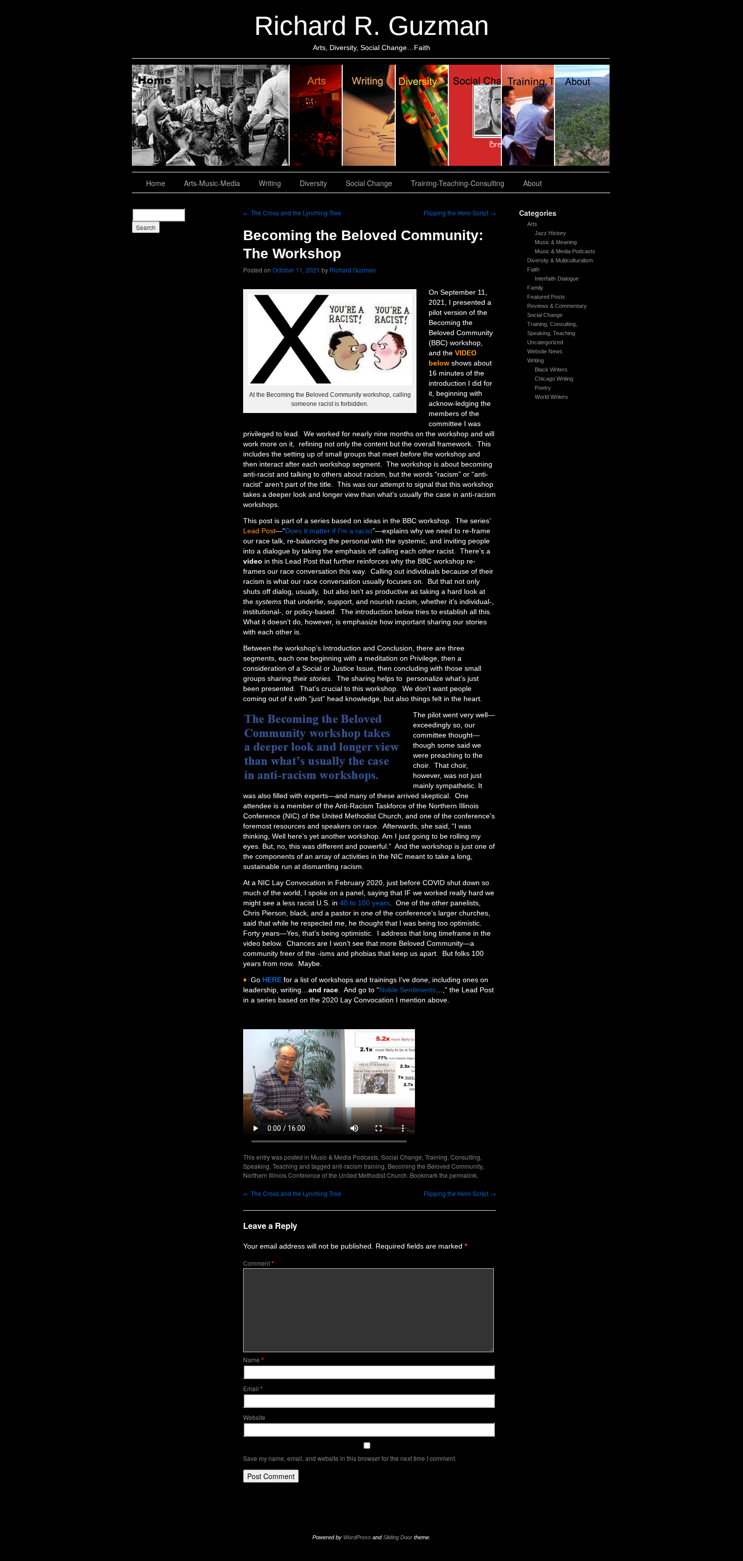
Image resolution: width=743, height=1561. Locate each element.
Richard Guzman (353, 269)
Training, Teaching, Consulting (528, 115)
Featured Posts (546, 297)
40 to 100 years (365, 903)
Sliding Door (397, 1537)
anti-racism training (358, 1166)
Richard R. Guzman (371, 25)
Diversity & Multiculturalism (560, 260)
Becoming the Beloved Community (435, 1166)
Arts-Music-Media (212, 183)
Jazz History (550, 233)
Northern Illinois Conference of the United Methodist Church (325, 1175)
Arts (532, 224)
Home (211, 115)
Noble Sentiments (407, 990)
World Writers (551, 397)
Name (253, 1359)
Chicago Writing (554, 379)
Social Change (475, 115)
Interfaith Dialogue (557, 279)
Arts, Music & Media (316, 115)
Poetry (543, 388)
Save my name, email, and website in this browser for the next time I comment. (349, 1458)
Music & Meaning (556, 242)
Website (254, 1417)
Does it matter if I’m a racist (329, 531)
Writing (369, 115)
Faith (533, 269)
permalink (463, 1175)
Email (253, 1388)
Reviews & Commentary (557, 306)
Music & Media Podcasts (565, 251)
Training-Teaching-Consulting (457, 183)
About (582, 115)
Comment (258, 1263)
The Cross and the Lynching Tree (292, 212)
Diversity (422, 115)
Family (535, 288)
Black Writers (551, 369)
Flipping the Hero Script (460, 212)
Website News (545, 351)
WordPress (357, 1537)
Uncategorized (545, 342)
